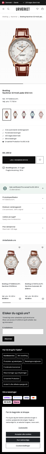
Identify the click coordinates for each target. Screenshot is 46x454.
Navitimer (14, 17)
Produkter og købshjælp (13, 361)
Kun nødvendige (23, 440)
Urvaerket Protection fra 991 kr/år (17, 142)
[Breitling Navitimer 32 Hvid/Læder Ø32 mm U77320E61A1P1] (11, 262)
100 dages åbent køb (12, 136)
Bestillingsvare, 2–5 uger (15, 168)
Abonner (8, 339)
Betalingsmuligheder (33, 361)
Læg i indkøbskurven (19, 160)
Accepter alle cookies (23, 434)
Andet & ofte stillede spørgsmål (15, 384)
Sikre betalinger (11, 139)
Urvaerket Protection (11, 379)
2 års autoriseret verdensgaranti (17, 130)
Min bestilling (23, 356)
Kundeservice (9, 356)
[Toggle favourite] (40, 160)
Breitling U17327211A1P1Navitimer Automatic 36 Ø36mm (34, 286)
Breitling (5, 17)
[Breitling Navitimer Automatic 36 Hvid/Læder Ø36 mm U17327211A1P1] (34, 262)
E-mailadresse (7, 327)
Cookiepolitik (23, 428)
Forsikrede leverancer (12, 367)
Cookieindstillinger (23, 446)
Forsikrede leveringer (13, 133)
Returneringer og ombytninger (15, 373)
